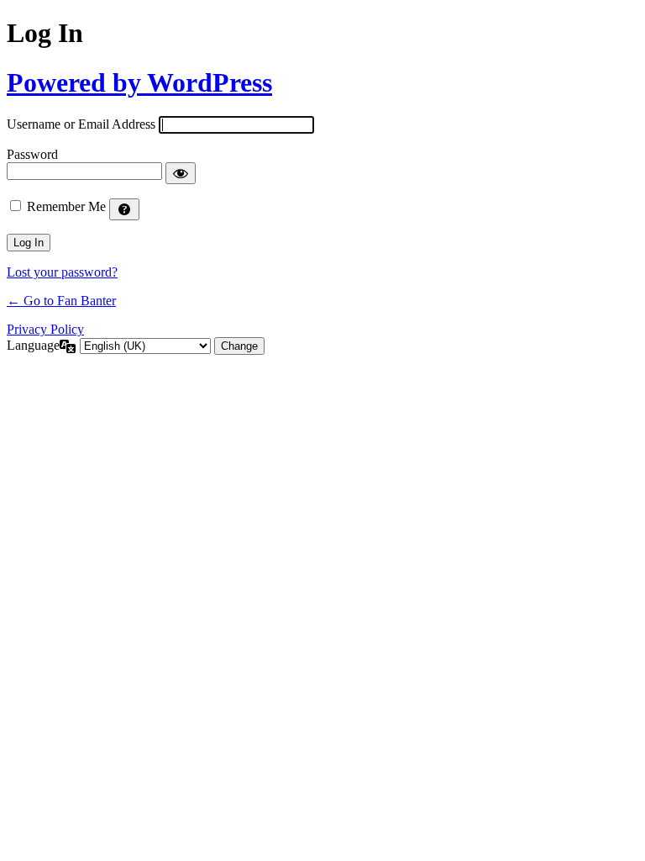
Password (32, 154)
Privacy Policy (45, 329)
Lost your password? (62, 272)
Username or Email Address (81, 124)
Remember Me (66, 206)
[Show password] (180, 173)
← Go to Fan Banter (61, 300)
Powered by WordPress (139, 82)
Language (33, 345)
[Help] (124, 209)
